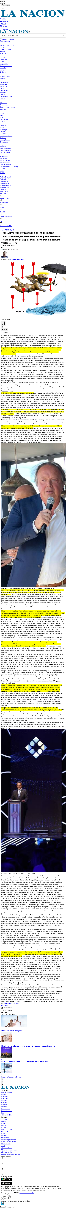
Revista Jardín (4, 187)
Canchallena (4, 119)
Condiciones (24, 1193)
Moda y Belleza (5, 140)
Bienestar (3, 93)
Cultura (2, 88)
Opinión (12, 230)
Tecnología (3, 130)
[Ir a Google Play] (6, 1181)
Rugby (2, 115)
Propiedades (4, 64)
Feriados (3, 134)
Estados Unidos (5, 76)
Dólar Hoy (3, 60)
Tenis (1, 117)
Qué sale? (3, 146)
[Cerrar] (29, 32)
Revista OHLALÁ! (5, 177)
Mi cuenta (5, 29)
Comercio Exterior (6, 66)
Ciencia (2, 95)
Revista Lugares (5, 181)
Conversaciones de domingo (9, 167)
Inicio (4, 19)
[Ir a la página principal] (33, 16)
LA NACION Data (5, 49)
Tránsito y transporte (7, 45)
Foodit (4, 24)
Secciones (5, 21)
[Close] (2, 1079)
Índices (2, 70)
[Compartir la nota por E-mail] (7, 329)
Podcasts (3, 138)
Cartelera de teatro (6, 150)
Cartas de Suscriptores (7, 107)
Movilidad (3, 68)
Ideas (2, 171)
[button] (33, 128)
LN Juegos (3, 125)
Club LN (4, 26)
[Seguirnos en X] (2, 1164)
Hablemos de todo (6, 97)
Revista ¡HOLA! (4, 179)
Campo (2, 62)
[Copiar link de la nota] (2, 327)
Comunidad (4, 90)
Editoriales (3, 103)
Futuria (2, 58)
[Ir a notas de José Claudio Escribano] (33, 254)
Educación (3, 86)
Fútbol (2, 113)
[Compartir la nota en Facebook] (2, 329)
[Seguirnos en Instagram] (2, 1169)
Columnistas (4, 105)
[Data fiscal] (2, 1205)
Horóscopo (3, 132)
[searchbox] (32, 35)
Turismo (2, 128)
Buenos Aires (4, 82)
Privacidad (31, 1193)
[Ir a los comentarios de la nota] (4, 322)
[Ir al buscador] (3, 8)
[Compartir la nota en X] (4, 329)
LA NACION (5, 230)
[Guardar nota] (2, 322)
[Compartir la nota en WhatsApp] (4, 324)
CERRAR (2, 1)
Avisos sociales (5, 163)
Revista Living (4, 183)
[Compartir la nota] (2, 324)
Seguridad (3, 84)
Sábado (2, 169)
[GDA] (6, 1199)
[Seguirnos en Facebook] (2, 1159)
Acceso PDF (3, 156)
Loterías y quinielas (6, 136)
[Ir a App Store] (6, 1185)
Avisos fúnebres (5, 160)
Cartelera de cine (5, 148)
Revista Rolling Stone (7, 185)
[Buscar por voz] (63, 35)
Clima (2, 47)
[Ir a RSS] (2, 1175)
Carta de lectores (5, 165)
